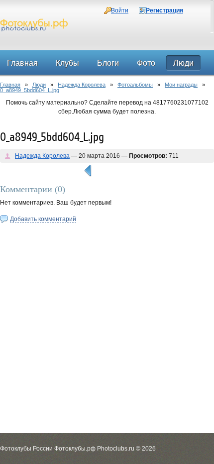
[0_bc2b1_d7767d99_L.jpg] (88, 171)
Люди (39, 85)
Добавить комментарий (43, 219)
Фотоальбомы (135, 85)
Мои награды (181, 85)
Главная (10, 85)
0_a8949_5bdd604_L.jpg (29, 90)
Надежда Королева (82, 85)
